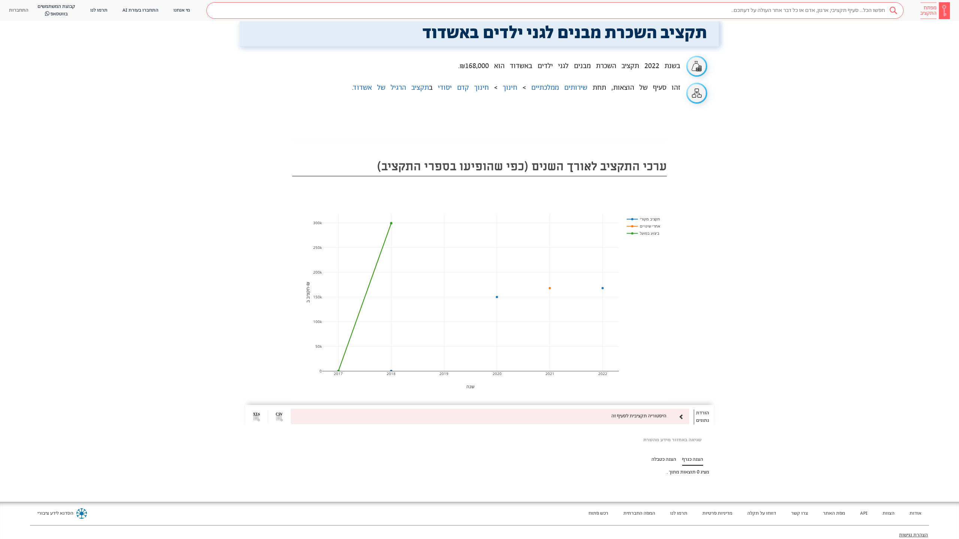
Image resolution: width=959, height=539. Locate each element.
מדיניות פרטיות (717, 513)
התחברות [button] (18, 10)
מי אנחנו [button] (181, 10)
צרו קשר (799, 513)
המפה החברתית (639, 513)
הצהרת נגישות (913, 535)
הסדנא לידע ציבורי (55, 513)
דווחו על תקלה (761, 513)
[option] (490, 416)
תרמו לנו (678, 513)
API (864, 513)
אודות (916, 513)
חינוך (510, 88)
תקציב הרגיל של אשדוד (391, 88)
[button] (555, 10)
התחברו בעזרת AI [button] (140, 10)
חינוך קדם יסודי (463, 88)
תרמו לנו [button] (99, 10)
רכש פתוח (598, 513)
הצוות (889, 513)
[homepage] (935, 10)
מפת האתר (834, 513)
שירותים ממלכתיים (559, 88)
